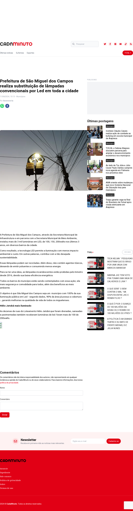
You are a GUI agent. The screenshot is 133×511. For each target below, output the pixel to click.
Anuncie (4, 468)
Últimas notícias (6, 53)
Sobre (2, 484)
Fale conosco (5, 476)
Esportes (30, 53)
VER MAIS (127, 252)
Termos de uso (6, 488)
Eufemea (20, 53)
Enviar (4, 415)
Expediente (5, 472)
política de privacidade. (9, 383)
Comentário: (5, 399)
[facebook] (7, 106)
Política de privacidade (10, 480)
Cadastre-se (114, 441)
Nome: (2, 388)
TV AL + (128, 53)
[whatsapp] (2, 106)
